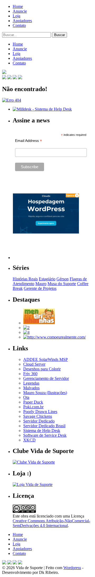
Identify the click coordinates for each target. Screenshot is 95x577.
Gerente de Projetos (40, 288)
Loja (16, 16)
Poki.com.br (33, 407)
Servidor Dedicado (39, 421)
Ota (26, 397)
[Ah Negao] (26, 332)
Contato (19, 25)
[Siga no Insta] (4, 78)
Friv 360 (30, 373)
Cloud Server (34, 364)
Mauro (40, 283)
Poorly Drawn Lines (40, 411)
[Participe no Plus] (15, 563)
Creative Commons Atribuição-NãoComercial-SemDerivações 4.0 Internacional (51, 523)
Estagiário (47, 279)
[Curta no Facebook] (9, 78)
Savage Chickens (37, 416)
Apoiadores (22, 20)
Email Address (28, 140)
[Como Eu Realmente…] (54, 337)
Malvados (31, 388)
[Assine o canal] (20, 78)
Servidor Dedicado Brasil (44, 426)
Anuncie (20, 11)
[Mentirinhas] (39, 323)
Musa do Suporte (62, 283)
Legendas (31, 383)
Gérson (62, 279)
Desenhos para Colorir (42, 369)
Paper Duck (33, 402)
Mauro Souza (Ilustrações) (45, 392)
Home (18, 6)
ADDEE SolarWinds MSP (45, 359)
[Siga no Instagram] (20, 563)
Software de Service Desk (44, 435)
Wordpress (72, 567)
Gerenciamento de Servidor (46, 378)
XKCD (29, 440)
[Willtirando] (26, 327)
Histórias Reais (25, 279)
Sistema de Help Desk (41, 430)
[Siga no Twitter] (15, 78)
